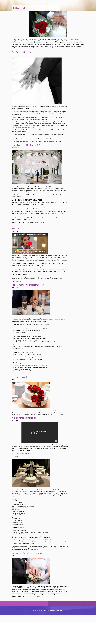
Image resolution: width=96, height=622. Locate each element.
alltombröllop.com (45, 324)
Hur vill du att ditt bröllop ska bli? (26, 145)
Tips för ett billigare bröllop (23, 52)
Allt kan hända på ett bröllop (24, 418)
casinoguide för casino (28, 202)
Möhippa (15, 228)
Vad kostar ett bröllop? (22, 453)
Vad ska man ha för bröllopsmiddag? (28, 285)
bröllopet (34, 41)
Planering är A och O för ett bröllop (27, 553)
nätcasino (36, 549)
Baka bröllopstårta (20, 377)
